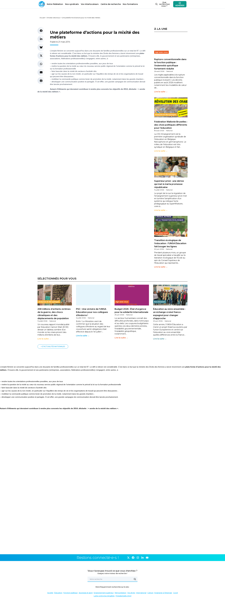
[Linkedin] (142, 557)
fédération (55, 4)
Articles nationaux (53, 18)
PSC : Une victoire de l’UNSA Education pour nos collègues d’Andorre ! (92, 312)
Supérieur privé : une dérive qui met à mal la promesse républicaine (169, 184)
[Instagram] (137, 557)
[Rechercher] (135, 579)
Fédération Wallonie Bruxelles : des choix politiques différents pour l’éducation (170, 124)
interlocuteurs (90, 4)
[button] (41, 30)
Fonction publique (70, 593)
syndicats (72, 4)
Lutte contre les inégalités (104, 596)
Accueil (42, 18)
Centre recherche (111, 4)
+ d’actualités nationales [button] (53, 346)
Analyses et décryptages (165, 115)
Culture (150, 593)
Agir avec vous (161, 52)
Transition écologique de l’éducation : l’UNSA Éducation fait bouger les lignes (170, 243)
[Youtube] (147, 557)
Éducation (58, 593)
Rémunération (120, 593)
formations (130, 4)
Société (50, 593)
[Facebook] (133, 557)
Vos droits (131, 593)
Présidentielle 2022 (123, 596)
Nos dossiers (159, 302)
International (141, 593)
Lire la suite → (161, 91)
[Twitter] (128, 557)
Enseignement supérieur (104, 593)
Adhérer (179, 5)
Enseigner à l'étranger (163, 593)
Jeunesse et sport (86, 593)
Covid (175, 593)
